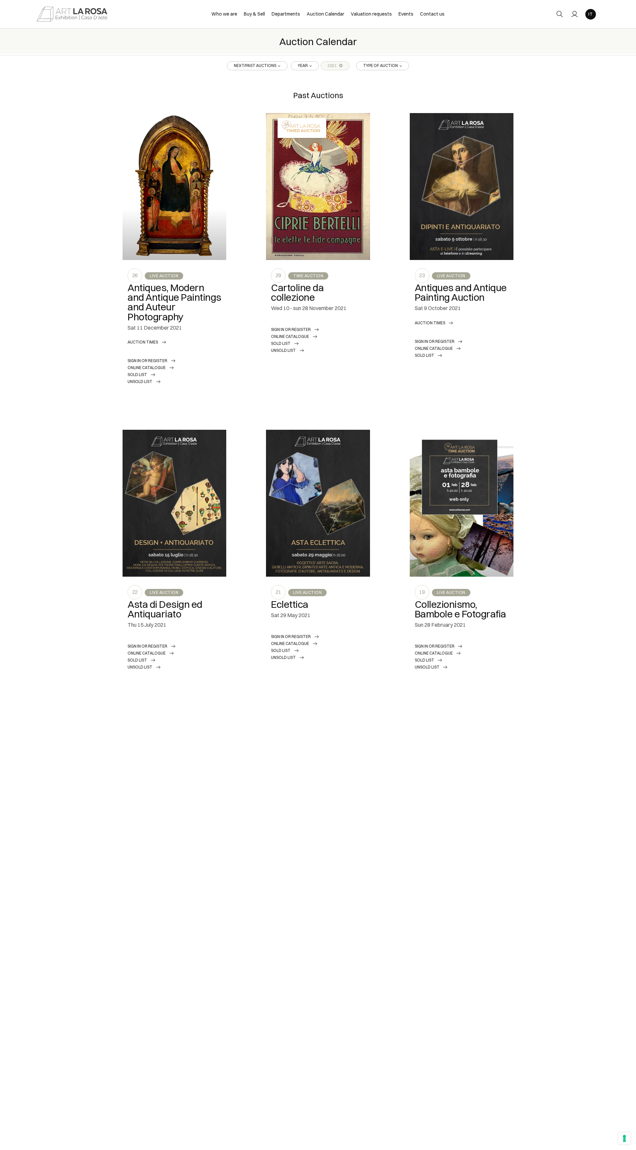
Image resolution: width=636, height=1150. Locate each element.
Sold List (137, 374)
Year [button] (303, 65)
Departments (286, 14)
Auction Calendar (325, 14)
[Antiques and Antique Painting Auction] (461, 186)
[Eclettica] (318, 503)
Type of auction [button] (380, 65)
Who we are (224, 14)
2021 (333, 65)
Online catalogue (147, 367)
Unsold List (140, 381)
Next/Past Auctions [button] (255, 65)
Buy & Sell (254, 14)
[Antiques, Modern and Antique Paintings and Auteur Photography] (174, 186)
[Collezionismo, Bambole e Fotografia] (461, 503)
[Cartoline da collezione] (318, 186)
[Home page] (72, 13)
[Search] (559, 14)
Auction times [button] (143, 342)
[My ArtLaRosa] (574, 14)
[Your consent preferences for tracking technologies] (624, 1138)
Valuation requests (371, 14)
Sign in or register (147, 360)
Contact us (432, 14)
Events (405, 14)
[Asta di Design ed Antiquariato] (174, 503)
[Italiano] (590, 14)
